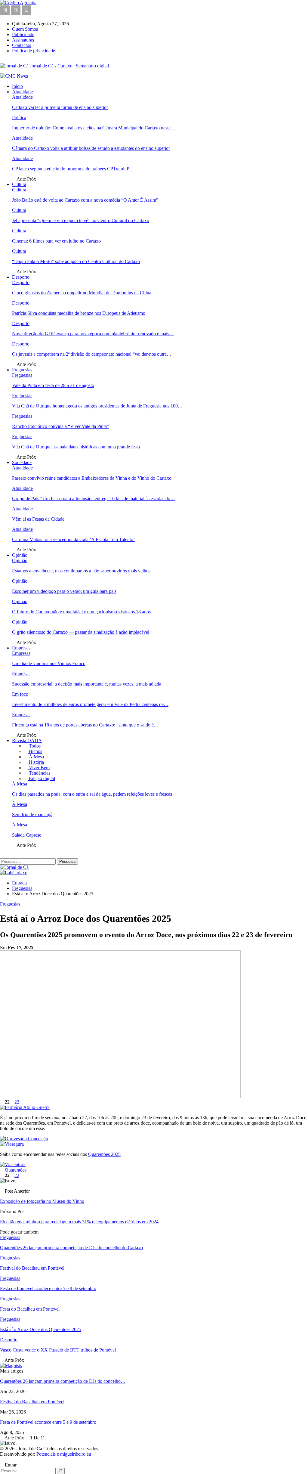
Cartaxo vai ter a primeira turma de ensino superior (60, 107)
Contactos (21, 45)
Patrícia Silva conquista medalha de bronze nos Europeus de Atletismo (78, 313)
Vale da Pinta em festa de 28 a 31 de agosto (53, 385)
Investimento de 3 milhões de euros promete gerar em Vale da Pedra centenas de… (90, 704)
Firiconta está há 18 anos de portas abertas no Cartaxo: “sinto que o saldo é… (85, 724)
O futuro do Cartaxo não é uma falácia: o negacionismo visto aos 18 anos (81, 611)
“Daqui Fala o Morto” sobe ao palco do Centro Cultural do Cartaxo (76, 261)
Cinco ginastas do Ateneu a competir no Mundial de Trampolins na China (81, 292)
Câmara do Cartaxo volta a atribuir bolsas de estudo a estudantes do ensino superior (91, 148)
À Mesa (36, 756)
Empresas (21, 647)
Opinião (19, 555)
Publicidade (23, 34)
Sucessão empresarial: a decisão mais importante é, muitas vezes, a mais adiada (86, 683)
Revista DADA (27, 740)
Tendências (39, 773)
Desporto (20, 277)
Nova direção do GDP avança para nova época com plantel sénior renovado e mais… (93, 333)
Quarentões (15, 1169)
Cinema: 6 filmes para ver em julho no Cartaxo (56, 240)
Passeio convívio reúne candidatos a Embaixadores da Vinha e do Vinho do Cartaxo (91, 478)
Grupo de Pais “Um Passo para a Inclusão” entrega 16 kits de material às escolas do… (93, 498)
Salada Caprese (26, 835)
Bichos (35, 751)
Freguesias (22, 369)
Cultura (19, 184)
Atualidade (22, 91)
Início (17, 86)
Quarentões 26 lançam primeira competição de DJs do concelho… (62, 1381)
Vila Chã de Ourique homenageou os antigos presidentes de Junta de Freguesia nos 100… (97, 405)
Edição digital (41, 778)
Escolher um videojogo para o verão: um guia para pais (64, 591)
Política (19, 117)
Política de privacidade (33, 50)
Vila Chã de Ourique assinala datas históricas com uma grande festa (76, 446)
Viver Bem (39, 767)
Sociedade (22, 462)
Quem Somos (25, 29)
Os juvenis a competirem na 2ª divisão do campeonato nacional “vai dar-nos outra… (91, 354)
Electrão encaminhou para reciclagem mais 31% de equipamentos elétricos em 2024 (79, 1221)
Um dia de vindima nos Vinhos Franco (48, 663)
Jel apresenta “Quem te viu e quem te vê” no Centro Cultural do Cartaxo (80, 220)
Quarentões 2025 (104, 1154)
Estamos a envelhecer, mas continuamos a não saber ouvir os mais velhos (81, 570)
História (36, 762)
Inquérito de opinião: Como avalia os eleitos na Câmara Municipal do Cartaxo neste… (93, 127)
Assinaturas (23, 39)
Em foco (20, 694)
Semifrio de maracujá (32, 814)
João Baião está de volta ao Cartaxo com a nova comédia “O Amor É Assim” (85, 200)
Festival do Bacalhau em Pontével (32, 1401)
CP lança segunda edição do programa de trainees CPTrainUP (70, 168)
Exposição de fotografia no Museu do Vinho (42, 1201)
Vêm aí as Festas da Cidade (38, 519)
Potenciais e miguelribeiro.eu (63, 1454)
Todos (34, 745)
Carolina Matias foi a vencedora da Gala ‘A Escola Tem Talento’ (73, 539)
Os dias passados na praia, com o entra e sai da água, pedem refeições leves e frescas (92, 794)
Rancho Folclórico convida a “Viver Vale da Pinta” (60, 426)
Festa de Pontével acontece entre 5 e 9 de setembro (48, 1422)
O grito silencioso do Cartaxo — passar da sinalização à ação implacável (80, 632)
